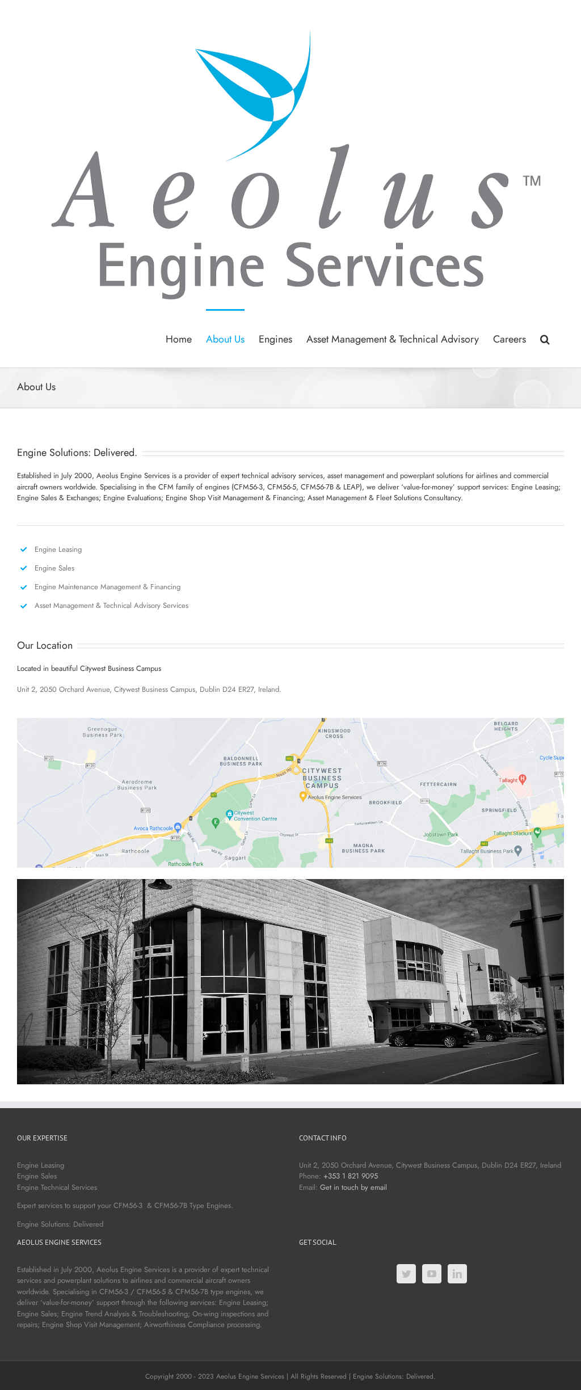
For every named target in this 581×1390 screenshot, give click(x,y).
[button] (545, 338)
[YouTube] (431, 1273)
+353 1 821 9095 (350, 1176)
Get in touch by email (353, 1187)
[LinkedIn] (457, 1273)
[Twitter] (406, 1273)
